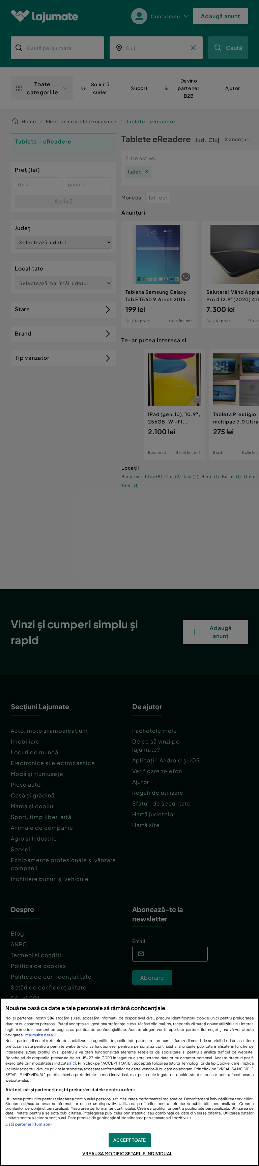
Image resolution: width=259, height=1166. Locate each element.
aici (72, 1063)
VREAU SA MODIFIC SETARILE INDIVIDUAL (127, 1153)
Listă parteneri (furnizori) (28, 1124)
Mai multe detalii (40, 1034)
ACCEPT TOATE (129, 1140)
